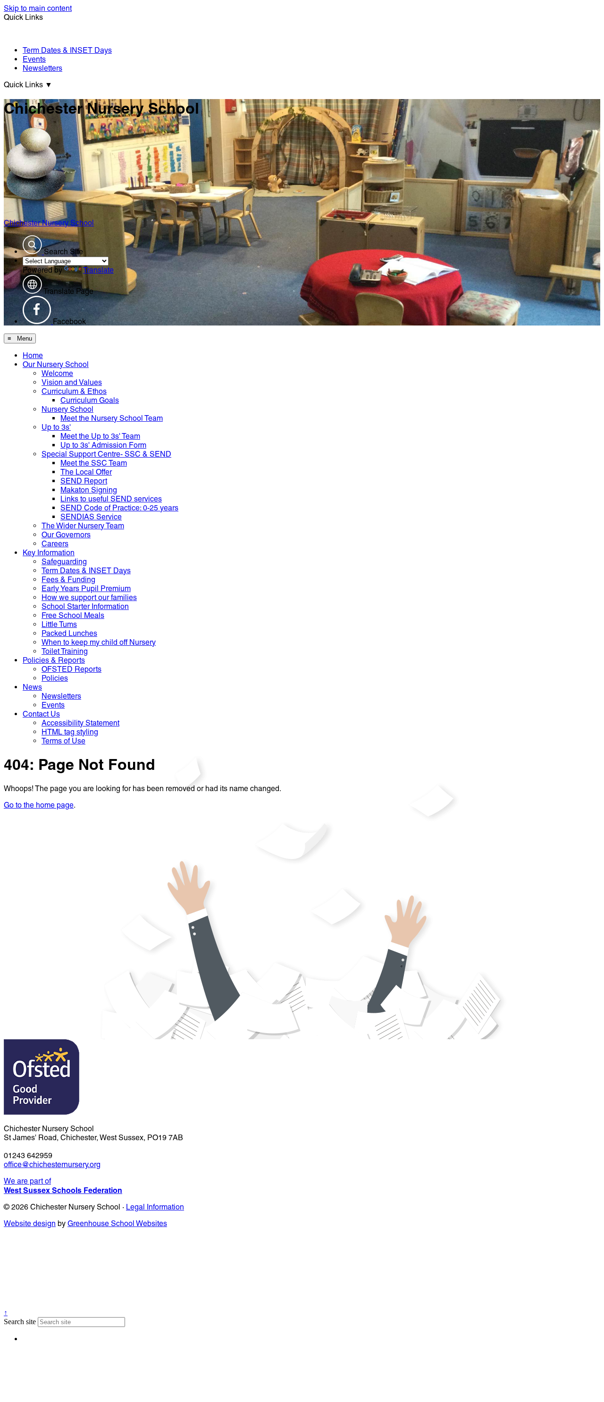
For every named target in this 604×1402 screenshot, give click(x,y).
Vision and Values (72, 382)
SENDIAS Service (91, 516)
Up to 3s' (56, 427)
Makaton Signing (88, 489)
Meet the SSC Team (93, 463)
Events (34, 59)
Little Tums (59, 624)
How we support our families (89, 597)
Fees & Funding (68, 579)
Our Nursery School (56, 364)
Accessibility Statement (80, 722)
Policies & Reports (54, 660)
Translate (98, 270)
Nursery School (67, 409)
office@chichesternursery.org (52, 1164)
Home (33, 355)
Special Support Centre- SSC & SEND (106, 454)
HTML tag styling (70, 731)
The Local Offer (86, 471)
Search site (20, 1322)
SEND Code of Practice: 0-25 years (119, 507)
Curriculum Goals (89, 400)
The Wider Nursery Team (83, 525)
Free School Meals (73, 615)
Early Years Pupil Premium (86, 588)
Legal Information (155, 1206)
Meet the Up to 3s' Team (100, 436)
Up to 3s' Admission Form (103, 445)
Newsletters (42, 68)
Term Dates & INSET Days (67, 50)
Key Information (49, 552)
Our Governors (66, 534)
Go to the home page (39, 805)
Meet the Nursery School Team (111, 418)
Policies (55, 678)
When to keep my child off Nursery (99, 642)
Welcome (57, 373)
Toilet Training (65, 651)
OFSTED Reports (71, 669)
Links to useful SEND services (111, 498)
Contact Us (41, 713)
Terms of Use (63, 740)
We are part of (63, 1186)
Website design (30, 1223)
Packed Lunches (69, 633)
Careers (55, 543)
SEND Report (83, 480)
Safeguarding (64, 561)
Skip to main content (38, 8)
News (32, 687)
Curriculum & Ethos (74, 391)
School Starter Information (85, 606)
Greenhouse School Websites (117, 1223)
